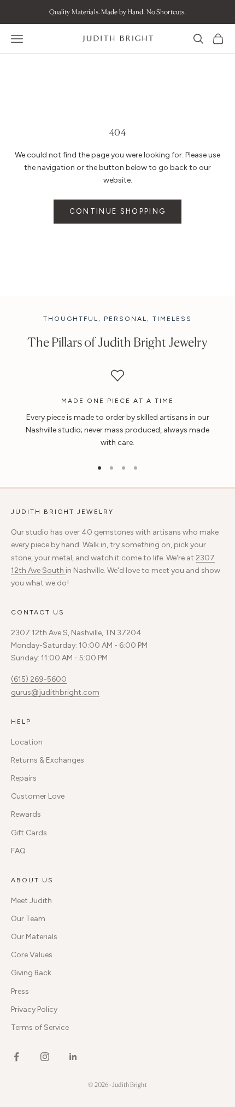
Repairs (24, 778)
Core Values (31, 954)
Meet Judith (31, 900)
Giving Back (31, 972)
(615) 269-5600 (39, 679)
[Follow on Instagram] (44, 1056)
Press (20, 991)
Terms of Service (40, 1027)
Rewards (26, 814)
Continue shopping (117, 211)
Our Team (28, 918)
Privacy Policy (34, 1009)
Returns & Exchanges (47, 760)
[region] (117, 409)
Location (27, 742)
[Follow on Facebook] (16, 1056)
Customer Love (37, 796)
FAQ (18, 851)
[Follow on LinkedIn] (73, 1056)
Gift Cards (29, 832)
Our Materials (34, 936)
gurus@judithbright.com (55, 692)
